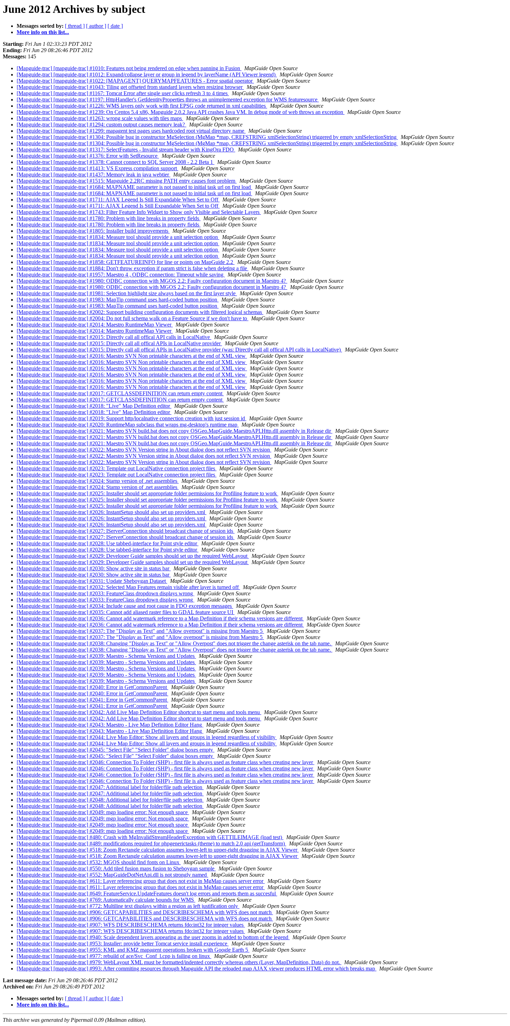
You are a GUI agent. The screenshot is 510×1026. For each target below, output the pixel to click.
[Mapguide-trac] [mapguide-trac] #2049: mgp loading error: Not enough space (103, 812)
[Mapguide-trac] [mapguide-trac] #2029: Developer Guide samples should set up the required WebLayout (133, 556)
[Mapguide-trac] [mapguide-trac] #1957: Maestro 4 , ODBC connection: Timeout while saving (121, 275)
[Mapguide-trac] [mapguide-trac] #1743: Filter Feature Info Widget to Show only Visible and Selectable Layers (139, 212)
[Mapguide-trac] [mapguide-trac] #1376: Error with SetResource (88, 156)
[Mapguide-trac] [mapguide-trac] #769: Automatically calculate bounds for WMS (106, 900)
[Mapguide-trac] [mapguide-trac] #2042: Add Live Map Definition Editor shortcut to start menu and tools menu (139, 712)
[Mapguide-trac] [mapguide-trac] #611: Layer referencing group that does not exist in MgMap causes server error (141, 881)
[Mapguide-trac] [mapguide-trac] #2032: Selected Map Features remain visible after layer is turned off (128, 587)
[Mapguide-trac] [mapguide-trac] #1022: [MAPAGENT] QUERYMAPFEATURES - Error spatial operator (135, 81)
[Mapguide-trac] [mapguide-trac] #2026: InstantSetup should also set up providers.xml (111, 512)
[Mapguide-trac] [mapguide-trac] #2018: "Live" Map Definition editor (94, 406)
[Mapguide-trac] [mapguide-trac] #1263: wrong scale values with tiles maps (100, 118)
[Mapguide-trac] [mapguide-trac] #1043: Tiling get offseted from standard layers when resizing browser (130, 87)
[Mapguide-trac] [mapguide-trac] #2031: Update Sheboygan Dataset (92, 581)
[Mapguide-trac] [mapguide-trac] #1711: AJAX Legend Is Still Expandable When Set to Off (118, 199)
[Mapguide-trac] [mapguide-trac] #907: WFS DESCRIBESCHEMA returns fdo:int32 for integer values (131, 925)
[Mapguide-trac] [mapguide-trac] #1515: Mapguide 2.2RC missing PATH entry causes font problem (127, 181)
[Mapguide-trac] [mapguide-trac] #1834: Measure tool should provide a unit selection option (118, 237)
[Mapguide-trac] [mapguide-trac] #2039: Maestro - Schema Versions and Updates (106, 656)
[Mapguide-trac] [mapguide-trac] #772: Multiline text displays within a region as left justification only (128, 906)
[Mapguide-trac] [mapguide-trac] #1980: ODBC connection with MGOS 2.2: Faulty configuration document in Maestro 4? (152, 281)
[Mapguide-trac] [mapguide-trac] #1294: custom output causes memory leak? (101, 124)
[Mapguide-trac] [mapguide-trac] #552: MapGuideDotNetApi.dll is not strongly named (112, 875)
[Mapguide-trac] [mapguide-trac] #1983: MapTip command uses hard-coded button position (118, 300)
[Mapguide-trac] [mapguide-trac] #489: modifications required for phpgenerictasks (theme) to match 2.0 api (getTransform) (151, 843)
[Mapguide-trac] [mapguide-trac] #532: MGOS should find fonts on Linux (99, 862)
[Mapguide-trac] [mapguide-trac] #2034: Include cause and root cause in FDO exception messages (125, 606)
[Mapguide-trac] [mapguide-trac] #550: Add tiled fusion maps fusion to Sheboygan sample (116, 868)
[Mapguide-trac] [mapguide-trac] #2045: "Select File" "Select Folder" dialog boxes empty (115, 750)
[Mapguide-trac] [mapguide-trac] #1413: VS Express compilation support (97, 168)
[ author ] (96, 26)
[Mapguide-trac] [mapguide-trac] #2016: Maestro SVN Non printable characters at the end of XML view (132, 356)
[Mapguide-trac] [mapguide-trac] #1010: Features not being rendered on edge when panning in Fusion (129, 68)
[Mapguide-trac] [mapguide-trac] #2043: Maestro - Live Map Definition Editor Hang (110, 725)
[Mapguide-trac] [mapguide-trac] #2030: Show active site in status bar (94, 568)
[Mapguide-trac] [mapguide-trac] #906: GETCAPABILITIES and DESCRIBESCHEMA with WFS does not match (145, 912)
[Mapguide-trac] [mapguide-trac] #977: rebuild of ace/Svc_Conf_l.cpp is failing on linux (114, 956)
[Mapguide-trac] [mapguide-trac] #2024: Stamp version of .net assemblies (98, 481)
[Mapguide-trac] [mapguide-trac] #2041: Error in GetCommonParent (92, 700)
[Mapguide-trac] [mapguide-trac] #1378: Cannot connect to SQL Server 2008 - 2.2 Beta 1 (115, 162)
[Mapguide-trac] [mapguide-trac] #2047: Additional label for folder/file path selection (110, 787)
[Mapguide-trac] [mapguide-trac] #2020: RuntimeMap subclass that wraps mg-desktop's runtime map (128, 425)
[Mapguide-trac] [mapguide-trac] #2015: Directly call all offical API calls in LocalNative (114, 337)
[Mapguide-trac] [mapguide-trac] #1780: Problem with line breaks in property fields (109, 218)
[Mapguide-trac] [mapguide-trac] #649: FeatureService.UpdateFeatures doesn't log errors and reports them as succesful (147, 893)
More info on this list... (43, 32)
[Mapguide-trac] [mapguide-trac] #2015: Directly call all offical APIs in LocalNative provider (119, 343)
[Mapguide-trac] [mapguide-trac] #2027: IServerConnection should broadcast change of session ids (126, 531)
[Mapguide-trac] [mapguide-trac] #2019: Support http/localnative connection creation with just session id (131, 418)
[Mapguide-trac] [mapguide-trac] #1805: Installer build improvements (93, 231)
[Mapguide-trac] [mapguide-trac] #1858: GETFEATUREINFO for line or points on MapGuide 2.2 (126, 262)
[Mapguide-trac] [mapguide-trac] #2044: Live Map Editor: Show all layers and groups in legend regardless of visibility (147, 737)
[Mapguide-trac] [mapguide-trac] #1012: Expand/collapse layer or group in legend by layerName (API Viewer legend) (147, 74)
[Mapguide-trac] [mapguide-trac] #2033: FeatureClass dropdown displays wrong (105, 593)
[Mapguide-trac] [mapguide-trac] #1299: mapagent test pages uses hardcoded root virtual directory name (131, 131)
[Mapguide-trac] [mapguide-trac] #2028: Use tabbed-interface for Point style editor (107, 543)
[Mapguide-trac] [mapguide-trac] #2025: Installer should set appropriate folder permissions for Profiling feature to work (147, 493)
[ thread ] (75, 26)
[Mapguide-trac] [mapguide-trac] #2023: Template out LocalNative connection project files (116, 468)
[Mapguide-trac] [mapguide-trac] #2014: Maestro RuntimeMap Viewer (95, 325)
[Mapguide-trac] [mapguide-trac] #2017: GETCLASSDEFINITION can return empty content (120, 393)
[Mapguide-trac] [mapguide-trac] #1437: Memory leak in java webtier (93, 174)
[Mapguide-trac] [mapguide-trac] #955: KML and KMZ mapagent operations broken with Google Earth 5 (133, 950)
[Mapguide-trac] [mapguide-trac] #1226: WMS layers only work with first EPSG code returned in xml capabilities (142, 106)
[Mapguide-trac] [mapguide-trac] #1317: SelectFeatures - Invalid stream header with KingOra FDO (126, 149)
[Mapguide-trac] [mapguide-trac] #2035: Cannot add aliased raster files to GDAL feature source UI (126, 612)
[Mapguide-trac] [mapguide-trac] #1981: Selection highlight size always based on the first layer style (127, 293)
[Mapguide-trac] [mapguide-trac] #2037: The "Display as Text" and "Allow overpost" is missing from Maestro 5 (140, 631)
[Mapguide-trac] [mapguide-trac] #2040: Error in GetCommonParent (92, 687)
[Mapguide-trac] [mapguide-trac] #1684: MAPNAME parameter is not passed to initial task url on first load (134, 187)
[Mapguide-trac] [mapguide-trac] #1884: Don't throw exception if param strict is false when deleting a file (132, 268)
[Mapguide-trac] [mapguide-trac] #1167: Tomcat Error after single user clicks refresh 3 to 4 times (123, 93)
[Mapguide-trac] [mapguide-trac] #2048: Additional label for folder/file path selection (110, 800)
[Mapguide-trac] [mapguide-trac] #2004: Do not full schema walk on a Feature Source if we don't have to (132, 318)
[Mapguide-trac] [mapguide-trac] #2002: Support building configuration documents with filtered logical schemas (140, 312)
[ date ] (115, 26)
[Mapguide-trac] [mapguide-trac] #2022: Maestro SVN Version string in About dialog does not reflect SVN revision (144, 450)
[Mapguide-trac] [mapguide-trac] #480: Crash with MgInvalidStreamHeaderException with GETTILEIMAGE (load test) (150, 837)
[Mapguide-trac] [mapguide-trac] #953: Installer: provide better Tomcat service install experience (123, 943)
